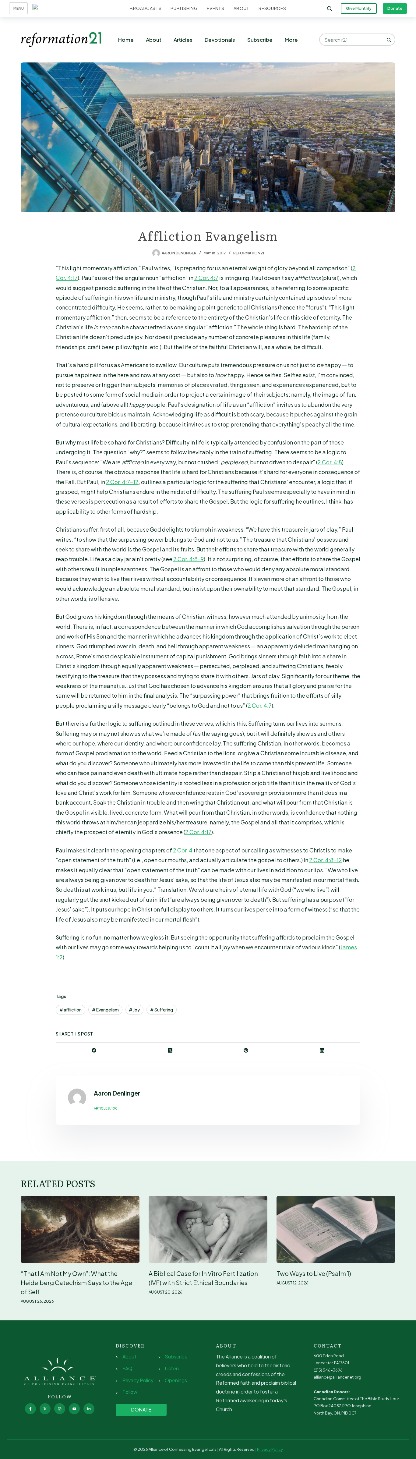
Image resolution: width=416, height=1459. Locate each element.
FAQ (127, 1368)
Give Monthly (359, 8)
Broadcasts (145, 8)
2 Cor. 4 (182, 850)
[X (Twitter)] (170, 1050)
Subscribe (260, 39)
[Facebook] (94, 1050)
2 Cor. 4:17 (198, 831)
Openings (176, 1380)
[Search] (329, 8)
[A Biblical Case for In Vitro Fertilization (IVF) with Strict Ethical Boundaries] (208, 1229)
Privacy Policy (137, 1380)
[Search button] (389, 40)
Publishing (184, 8)
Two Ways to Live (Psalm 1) (314, 1273)
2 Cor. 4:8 (330, 462)
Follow (129, 1392)
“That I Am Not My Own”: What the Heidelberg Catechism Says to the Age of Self (76, 1282)
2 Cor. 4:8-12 (325, 859)
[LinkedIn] (322, 1050)
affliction (70, 1009)
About (242, 8)
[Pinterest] (246, 1050)
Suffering (161, 1009)
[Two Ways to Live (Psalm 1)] (336, 1229)
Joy (134, 1009)
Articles (183, 39)
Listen (172, 1368)
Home (126, 39)
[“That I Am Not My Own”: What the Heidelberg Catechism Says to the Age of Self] (80, 1229)
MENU (18, 8)
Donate (394, 8)
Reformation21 (248, 253)
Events (215, 8)
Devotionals (220, 39)
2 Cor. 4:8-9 (188, 558)
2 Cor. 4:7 (206, 277)
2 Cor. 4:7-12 (122, 481)
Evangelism (105, 1009)
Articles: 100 (106, 1108)
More (291, 39)
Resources (272, 8)
